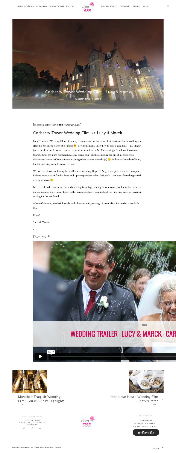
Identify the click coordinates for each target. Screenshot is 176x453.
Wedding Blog (125, 6)
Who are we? (70, 6)
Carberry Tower (76, 141)
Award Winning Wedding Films (35, 6)
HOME (20, 6)
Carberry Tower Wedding (88, 99)
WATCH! (60, 6)
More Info (136, 6)
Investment (52, 6)
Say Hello (146, 6)
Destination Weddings (109, 6)
